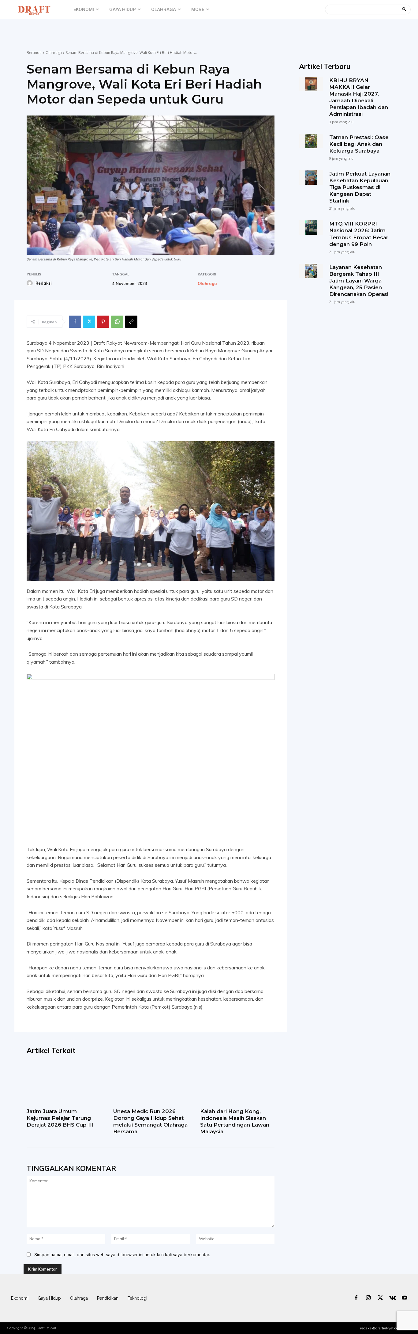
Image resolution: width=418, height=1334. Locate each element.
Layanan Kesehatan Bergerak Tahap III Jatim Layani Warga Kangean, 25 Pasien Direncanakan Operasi (358, 280)
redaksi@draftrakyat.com (380, 1328)
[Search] (404, 9)
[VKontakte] (392, 1298)
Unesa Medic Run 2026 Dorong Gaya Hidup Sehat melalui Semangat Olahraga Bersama (150, 1121)
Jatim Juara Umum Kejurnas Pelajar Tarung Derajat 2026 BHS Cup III (60, 1118)
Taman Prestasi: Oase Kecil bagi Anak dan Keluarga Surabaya (359, 144)
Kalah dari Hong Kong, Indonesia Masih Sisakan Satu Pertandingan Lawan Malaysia (234, 1121)
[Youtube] (404, 1298)
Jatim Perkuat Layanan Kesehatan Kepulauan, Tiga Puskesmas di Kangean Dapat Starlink (359, 187)
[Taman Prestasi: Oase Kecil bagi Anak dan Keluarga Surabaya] (311, 141)
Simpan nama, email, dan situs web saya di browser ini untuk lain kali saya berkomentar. (122, 1254)
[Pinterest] (103, 322)
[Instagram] (368, 1298)
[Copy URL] (131, 322)
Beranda (34, 52)
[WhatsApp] (117, 322)
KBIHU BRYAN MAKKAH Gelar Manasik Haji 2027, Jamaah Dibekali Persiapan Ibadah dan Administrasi (358, 97)
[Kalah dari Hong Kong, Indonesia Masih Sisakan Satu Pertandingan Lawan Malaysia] (237, 1083)
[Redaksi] (31, 283)
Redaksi (43, 283)
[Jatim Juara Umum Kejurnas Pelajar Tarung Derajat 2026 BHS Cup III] (64, 1083)
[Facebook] (75, 322)
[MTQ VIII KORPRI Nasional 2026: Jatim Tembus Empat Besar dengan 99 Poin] (311, 227)
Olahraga (54, 52)
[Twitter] (89, 322)
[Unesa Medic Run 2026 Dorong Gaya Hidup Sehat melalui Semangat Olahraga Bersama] (150, 1083)
